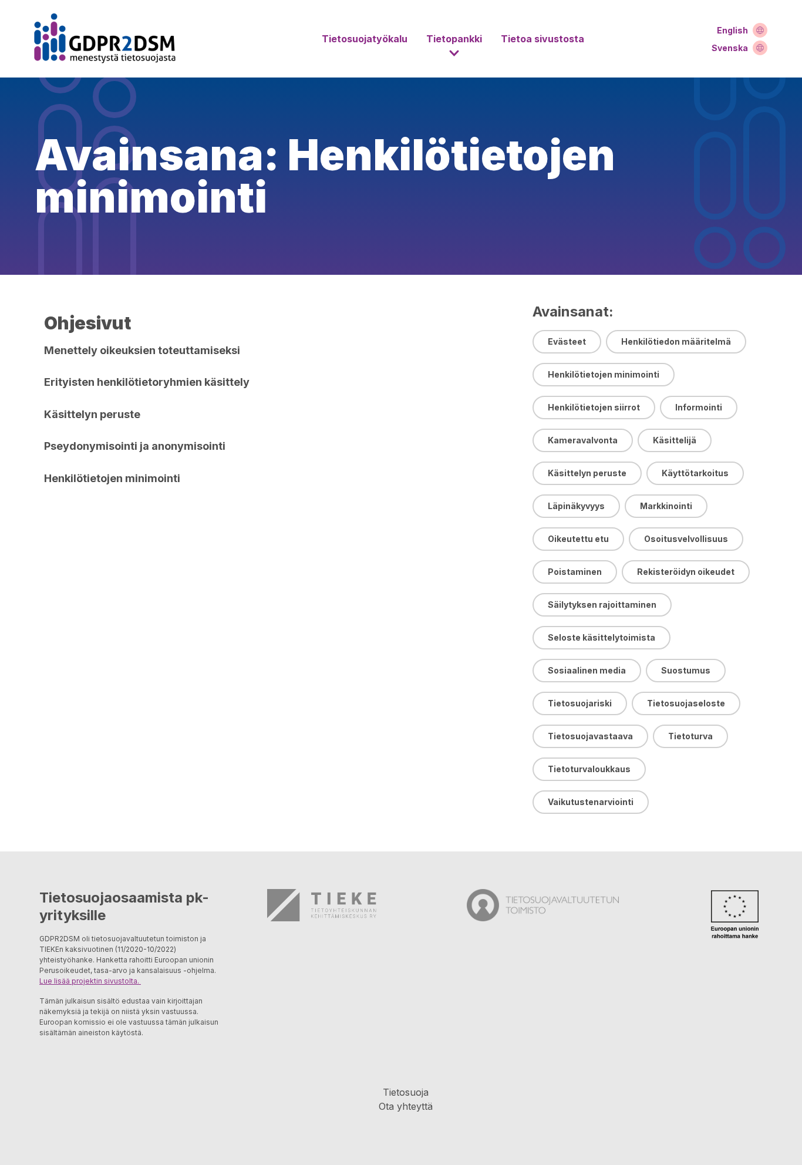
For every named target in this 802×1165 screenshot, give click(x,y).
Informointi (698, 407)
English (732, 30)
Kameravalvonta (583, 440)
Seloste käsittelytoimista (601, 637)
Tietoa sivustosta (542, 39)
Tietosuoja (406, 1092)
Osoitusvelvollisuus (686, 539)
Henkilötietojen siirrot (594, 407)
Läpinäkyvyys (576, 506)
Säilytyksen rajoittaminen (602, 605)
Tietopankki (454, 39)
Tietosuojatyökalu (364, 39)
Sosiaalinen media (587, 670)
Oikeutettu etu (578, 539)
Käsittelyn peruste (587, 473)
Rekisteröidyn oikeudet (685, 572)
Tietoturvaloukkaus (589, 769)
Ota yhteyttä (406, 1106)
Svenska (730, 48)
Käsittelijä (674, 440)
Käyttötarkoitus (695, 473)
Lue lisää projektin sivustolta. (90, 981)
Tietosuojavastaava (590, 736)
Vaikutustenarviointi (590, 802)
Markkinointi (666, 506)
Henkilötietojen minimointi (603, 374)
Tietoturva (690, 736)
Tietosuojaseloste (686, 703)
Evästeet (567, 341)
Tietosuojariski (580, 703)
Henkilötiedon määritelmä (676, 341)
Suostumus (685, 670)
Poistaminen (575, 572)
